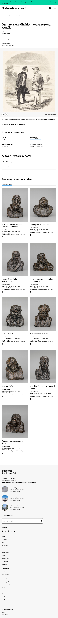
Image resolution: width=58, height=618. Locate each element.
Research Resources (8, 167)
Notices (3, 612)
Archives (4, 597)
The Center (5, 588)
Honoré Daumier (6, 43)
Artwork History (7, 162)
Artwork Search (6, 585)
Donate (4, 571)
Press (3, 542)
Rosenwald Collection (35, 139)
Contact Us (5, 545)
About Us (4, 539)
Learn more (5, 3)
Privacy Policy (5, 614)
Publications (5, 603)
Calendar (4, 555)
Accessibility (5, 561)
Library (3, 594)
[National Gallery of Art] (29, 471)
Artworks (8, 16)
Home (3, 16)
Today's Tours (5, 558)
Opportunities (5, 574)
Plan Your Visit (5, 552)
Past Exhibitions (6, 600)
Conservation (5, 591)
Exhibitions (5, 564)
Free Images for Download (8, 582)
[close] (55, 2)
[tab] (7, 184)
